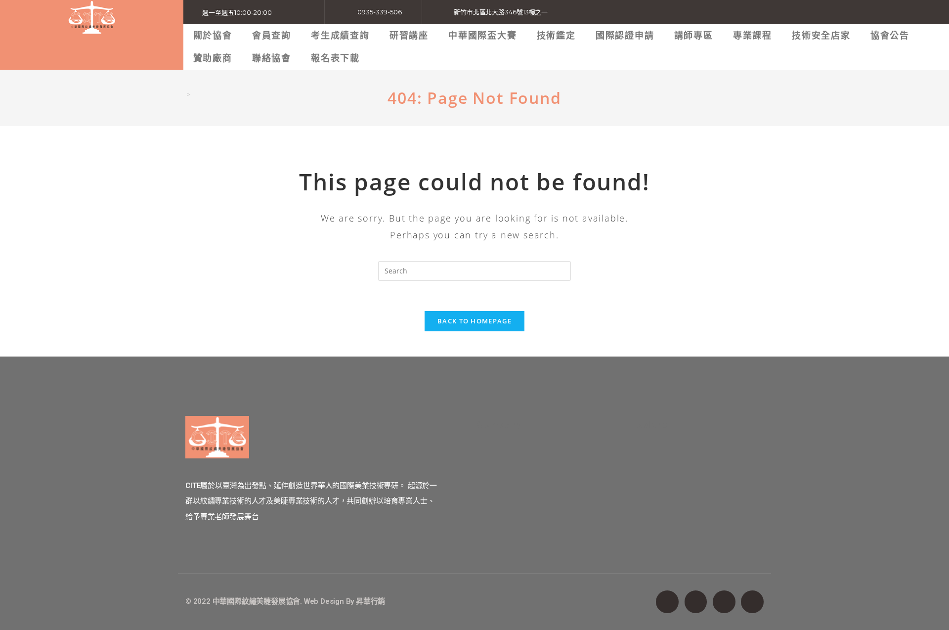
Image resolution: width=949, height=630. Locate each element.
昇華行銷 (370, 601)
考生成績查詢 (340, 35)
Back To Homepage (474, 320)
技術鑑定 (556, 35)
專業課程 (752, 35)
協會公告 (889, 35)
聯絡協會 (271, 58)
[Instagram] (724, 601)
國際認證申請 (625, 35)
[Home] (181, 94)
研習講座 (409, 35)
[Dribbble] (752, 601)
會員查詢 (271, 35)
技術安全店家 (821, 35)
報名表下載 (335, 58)
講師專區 (693, 35)
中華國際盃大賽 (482, 35)
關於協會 (212, 35)
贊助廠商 (212, 58)
